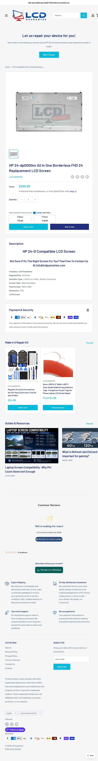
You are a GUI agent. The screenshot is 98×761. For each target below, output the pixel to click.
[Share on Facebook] (72, 177)
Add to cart (28, 227)
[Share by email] (87, 177)
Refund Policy (11, 651)
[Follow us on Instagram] (12, 724)
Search (8, 647)
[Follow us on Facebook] (7, 724)
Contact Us (10, 664)
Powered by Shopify (13, 749)
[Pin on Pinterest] (77, 177)
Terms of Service (12, 660)
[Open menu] (6, 15)
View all (89, 342)
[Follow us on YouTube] (16, 724)
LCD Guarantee (16, 177)
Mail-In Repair (49, 54)
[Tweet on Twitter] (82, 177)
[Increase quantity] (35, 199)
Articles (8, 668)
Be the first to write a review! (49, 539)
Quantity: (13, 199)
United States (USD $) (28, 713)
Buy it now (69, 227)
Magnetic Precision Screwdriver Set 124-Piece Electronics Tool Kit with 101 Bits (22, 392)
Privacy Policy (11, 656)
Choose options (58, 407)
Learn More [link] (46, 213)
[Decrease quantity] (21, 199)
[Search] (84, 15)
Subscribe (61, 666)
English (9, 713)
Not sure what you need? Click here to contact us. (49, 3)
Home (7, 67)
